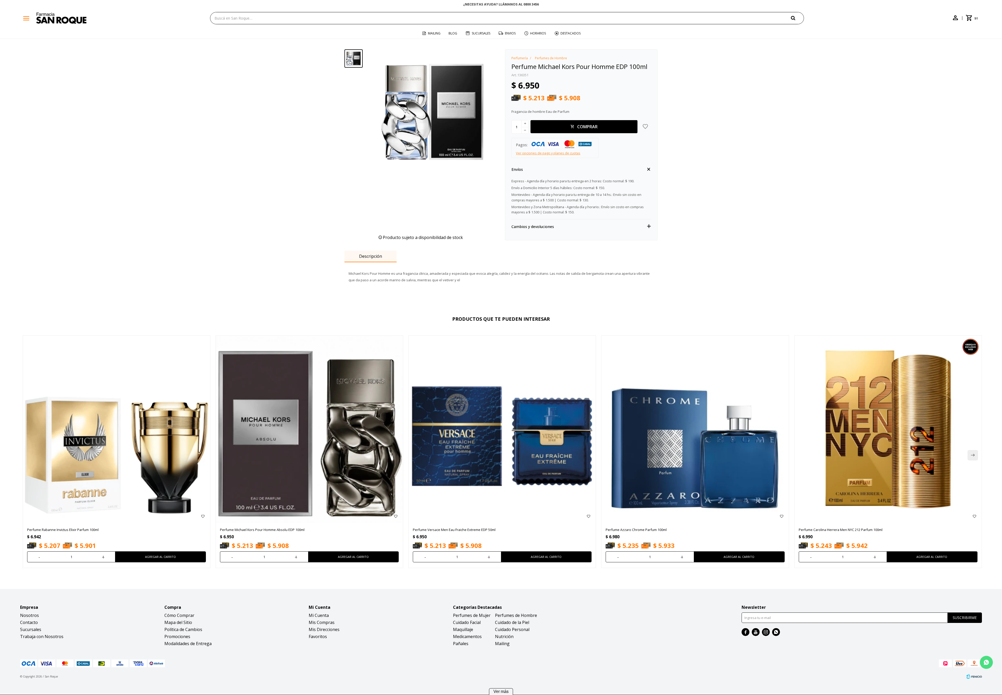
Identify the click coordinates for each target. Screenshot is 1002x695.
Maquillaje (463, 629)
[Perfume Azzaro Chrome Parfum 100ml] (695, 429)
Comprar (587, 127)
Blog (453, 33)
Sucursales (481, 33)
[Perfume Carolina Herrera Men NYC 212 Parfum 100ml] (888, 429)
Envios (510, 33)
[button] (797, 18)
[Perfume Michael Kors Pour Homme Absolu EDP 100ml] (309, 429)
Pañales (460, 643)
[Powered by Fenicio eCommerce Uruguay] (974, 676)
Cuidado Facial (467, 622)
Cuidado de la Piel (512, 622)
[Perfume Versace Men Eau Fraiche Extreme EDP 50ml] (502, 429)
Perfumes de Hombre (516, 615)
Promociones (177, 636)
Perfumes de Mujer (472, 615)
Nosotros (29, 615)
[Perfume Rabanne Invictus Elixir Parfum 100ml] (116, 429)
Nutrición (504, 636)
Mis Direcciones (324, 629)
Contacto (29, 622)
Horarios (538, 33)
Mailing (434, 33)
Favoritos (318, 636)
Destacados (570, 33)
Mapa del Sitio (178, 622)
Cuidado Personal (512, 629)
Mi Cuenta (319, 615)
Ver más (501, 691)
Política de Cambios (183, 629)
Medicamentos (467, 636)
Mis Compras (322, 622)
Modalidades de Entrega (188, 643)
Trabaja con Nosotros (41, 636)
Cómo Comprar (179, 615)
